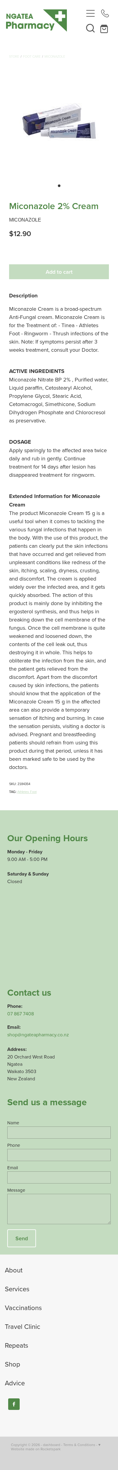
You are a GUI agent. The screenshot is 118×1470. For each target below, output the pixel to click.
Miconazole (54, 56)
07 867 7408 (20, 1013)
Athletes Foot (27, 792)
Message (16, 1190)
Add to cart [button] (59, 272)
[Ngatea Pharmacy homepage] (44, 20)
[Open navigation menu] (90, 13)
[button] (90, 28)
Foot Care (32, 56)
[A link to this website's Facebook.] (14, 1404)
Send (21, 1238)
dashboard (51, 1444)
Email (12, 1167)
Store (14, 56)
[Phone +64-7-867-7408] (105, 13)
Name (13, 1122)
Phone (13, 1145)
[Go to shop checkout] (105, 28)
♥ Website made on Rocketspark (55, 1446)
